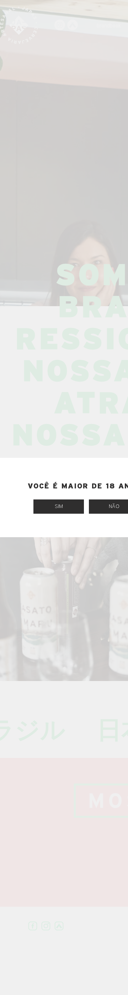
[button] (58, 506)
